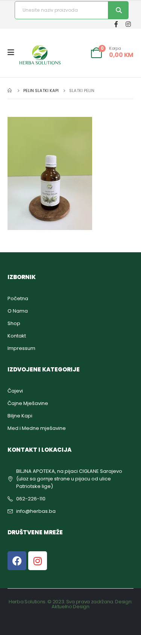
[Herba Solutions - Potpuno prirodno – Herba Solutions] (40, 54)
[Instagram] (128, 24)
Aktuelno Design (70, 606)
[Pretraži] (118, 10)
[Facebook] (116, 24)
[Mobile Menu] (13, 52)
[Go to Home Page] (10, 90)
